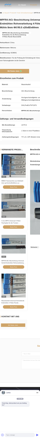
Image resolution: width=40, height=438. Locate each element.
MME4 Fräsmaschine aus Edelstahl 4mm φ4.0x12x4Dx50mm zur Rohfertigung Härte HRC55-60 (12, 183)
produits (12, 13)
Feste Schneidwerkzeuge (24, 13)
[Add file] (2, 435)
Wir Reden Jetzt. (13, 71)
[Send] (37, 435)
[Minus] (37, 393)
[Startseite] (8, 5)
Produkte (33, 5)
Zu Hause (22, 5)
